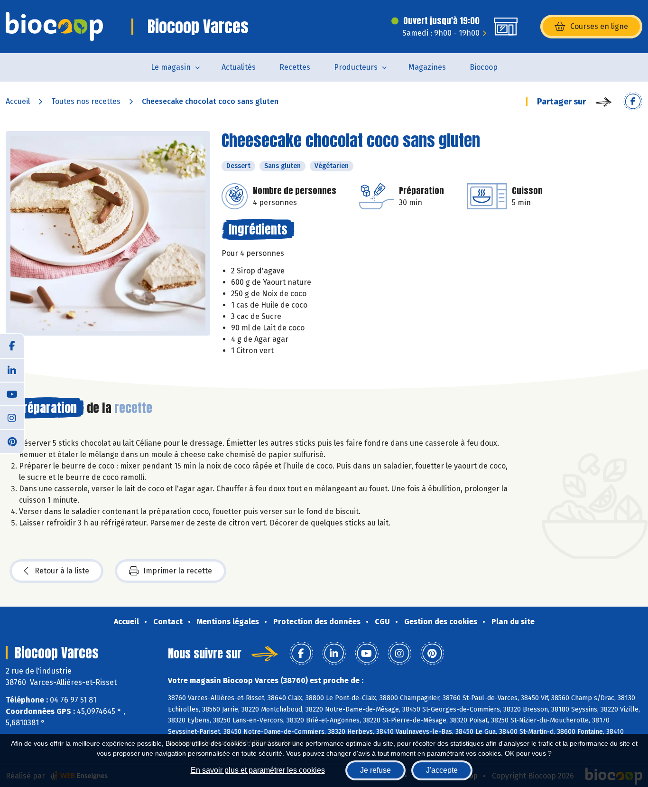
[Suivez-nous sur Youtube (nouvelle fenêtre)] (12, 393)
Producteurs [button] (356, 67)
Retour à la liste (62, 570)
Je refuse (375, 770)
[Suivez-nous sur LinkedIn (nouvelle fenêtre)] (12, 370)
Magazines (427, 67)
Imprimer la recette (177, 570)
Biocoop (484, 67)
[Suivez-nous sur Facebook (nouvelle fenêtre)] (12, 346)
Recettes (294, 67)
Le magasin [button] (171, 67)
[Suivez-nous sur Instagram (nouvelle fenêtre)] (12, 417)
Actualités (239, 67)
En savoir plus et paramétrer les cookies (258, 770)
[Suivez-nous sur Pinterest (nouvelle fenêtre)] (12, 441)
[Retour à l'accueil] (54, 26)
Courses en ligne (599, 26)
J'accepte (442, 770)
